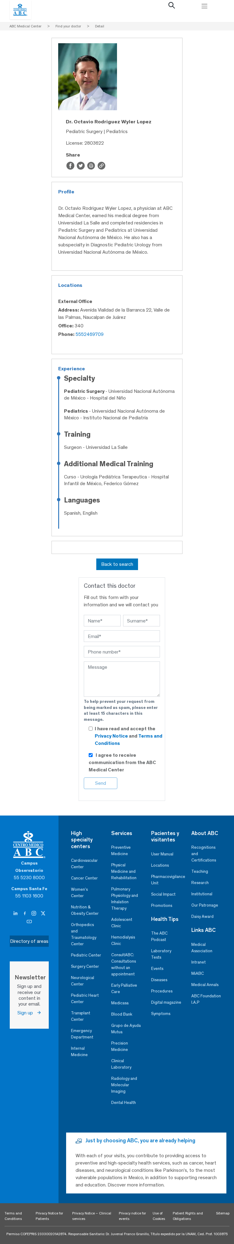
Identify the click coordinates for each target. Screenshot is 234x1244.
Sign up (27, 1013)
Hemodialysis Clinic (123, 940)
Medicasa (120, 1003)
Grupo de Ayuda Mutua (126, 1028)
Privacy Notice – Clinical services (91, 1216)
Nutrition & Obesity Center (85, 910)
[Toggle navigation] (204, 6)
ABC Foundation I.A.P (206, 999)
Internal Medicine (79, 1051)
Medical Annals (204, 984)
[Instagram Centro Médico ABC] (34, 913)
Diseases (159, 979)
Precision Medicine (119, 1046)
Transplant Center (80, 1016)
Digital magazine (166, 1002)
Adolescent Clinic (121, 923)
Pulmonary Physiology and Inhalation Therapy (124, 898)
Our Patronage (204, 905)
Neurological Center (82, 981)
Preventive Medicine (121, 850)
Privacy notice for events (132, 1216)
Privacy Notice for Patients (49, 1216)
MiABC (197, 973)
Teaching (199, 871)
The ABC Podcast (159, 936)
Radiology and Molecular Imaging (124, 1085)
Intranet (198, 962)
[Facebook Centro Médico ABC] (25, 913)
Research (200, 882)
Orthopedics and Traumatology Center (83, 934)
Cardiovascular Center (84, 863)
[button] (171, 7)
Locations (160, 865)
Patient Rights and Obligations (188, 1216)
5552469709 (90, 334)
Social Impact (163, 894)
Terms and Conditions (13, 1216)
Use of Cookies (159, 1216)
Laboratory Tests (161, 954)
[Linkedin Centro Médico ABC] (16, 913)
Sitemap (222, 1213)
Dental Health (123, 1102)
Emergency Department (82, 1034)
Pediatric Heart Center (85, 998)
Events (157, 968)
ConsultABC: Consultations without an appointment (123, 964)
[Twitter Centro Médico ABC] (43, 913)
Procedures (161, 991)
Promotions (161, 905)
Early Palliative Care (124, 988)
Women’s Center (79, 892)
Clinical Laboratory (121, 1064)
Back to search (117, 564)
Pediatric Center (86, 955)
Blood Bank (121, 1014)
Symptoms (160, 1013)
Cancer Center (84, 878)
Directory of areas (29, 941)
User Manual (162, 854)
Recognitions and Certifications (203, 854)
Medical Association (201, 947)
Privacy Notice (112, 736)
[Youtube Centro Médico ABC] (29, 921)
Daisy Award (202, 916)
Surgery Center (85, 966)
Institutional (201, 894)
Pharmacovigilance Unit (166, 880)
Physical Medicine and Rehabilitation (123, 871)
